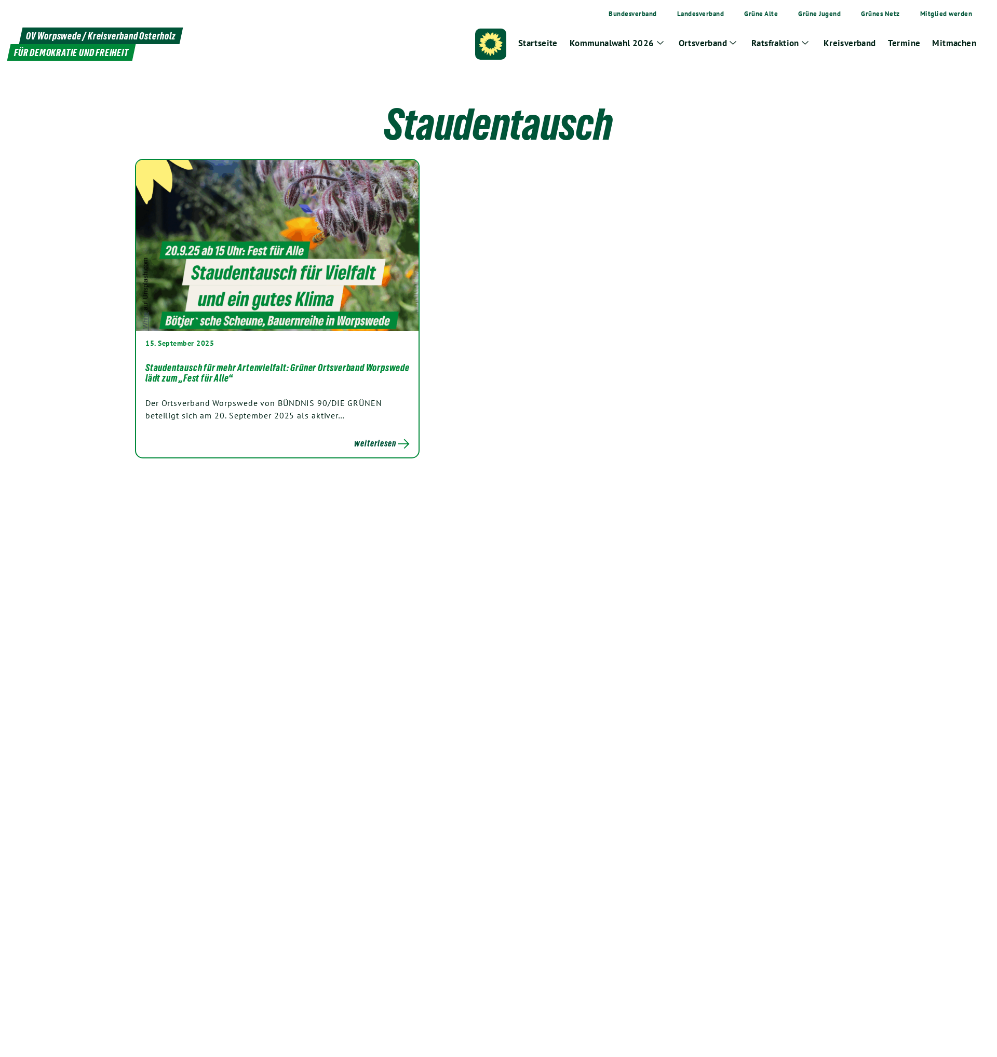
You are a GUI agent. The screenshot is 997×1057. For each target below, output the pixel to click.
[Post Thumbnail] (277, 245)
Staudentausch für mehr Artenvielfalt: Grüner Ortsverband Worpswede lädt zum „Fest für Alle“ (277, 373)
